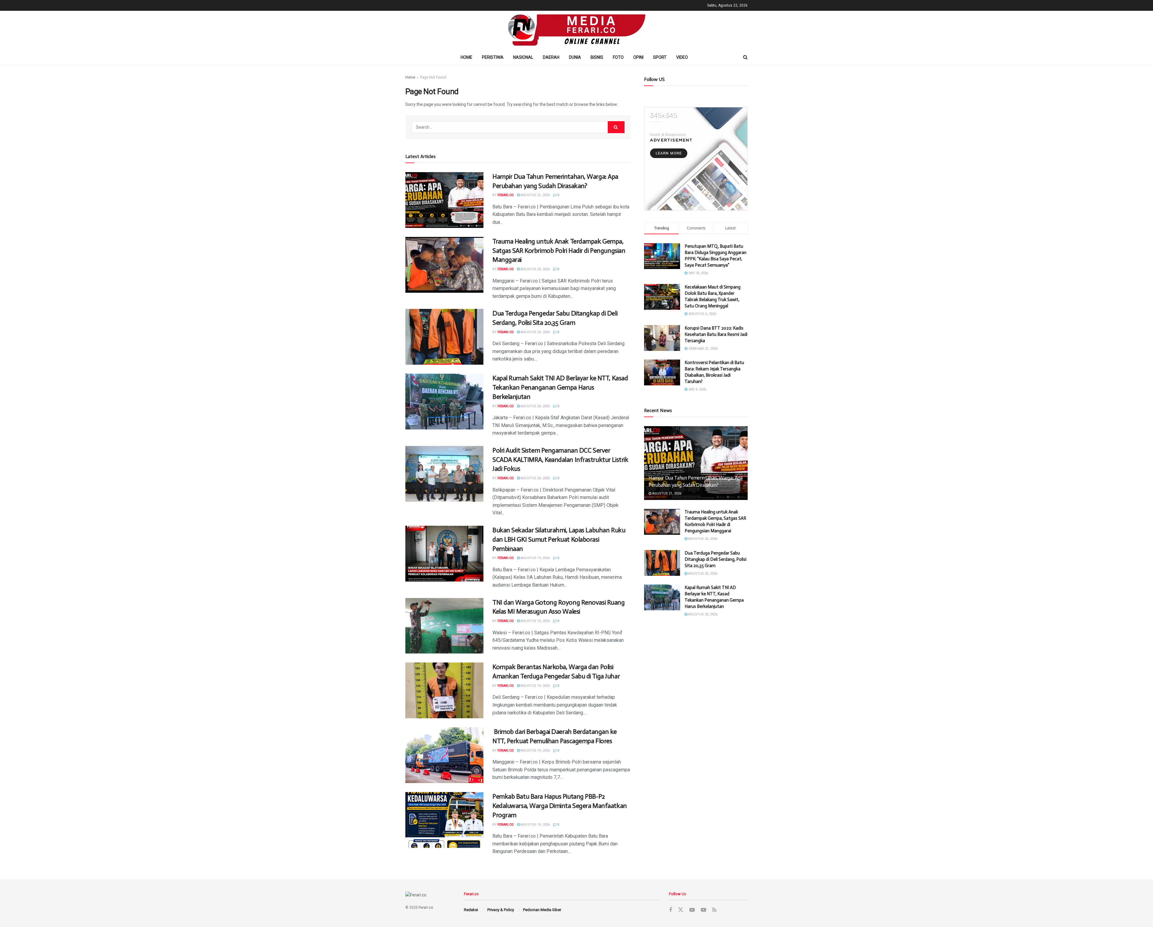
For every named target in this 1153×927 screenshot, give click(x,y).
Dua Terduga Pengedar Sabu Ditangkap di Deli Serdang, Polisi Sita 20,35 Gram (715, 559)
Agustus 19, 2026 (535, 558)
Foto (618, 57)
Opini (638, 57)
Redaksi (471, 910)
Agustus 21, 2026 (535, 195)
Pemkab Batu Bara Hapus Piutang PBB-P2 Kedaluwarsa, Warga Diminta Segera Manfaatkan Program (559, 805)
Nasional (523, 57)
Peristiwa (493, 57)
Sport (660, 57)
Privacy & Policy (500, 910)
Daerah (551, 57)
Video (682, 57)
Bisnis (597, 57)
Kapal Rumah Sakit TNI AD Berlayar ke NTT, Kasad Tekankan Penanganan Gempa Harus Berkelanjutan (560, 387)
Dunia (575, 57)
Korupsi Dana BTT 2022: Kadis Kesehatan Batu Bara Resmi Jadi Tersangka (716, 334)
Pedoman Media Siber (542, 910)
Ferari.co (506, 195)
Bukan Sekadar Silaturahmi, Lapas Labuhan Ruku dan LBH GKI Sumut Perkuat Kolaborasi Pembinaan (558, 539)
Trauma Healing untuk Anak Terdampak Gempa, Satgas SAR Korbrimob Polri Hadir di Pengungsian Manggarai (558, 250)
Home (466, 57)
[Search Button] (616, 127)
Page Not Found (433, 77)
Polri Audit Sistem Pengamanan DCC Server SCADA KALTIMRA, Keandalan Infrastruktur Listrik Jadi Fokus (560, 459)
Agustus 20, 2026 (535, 269)
